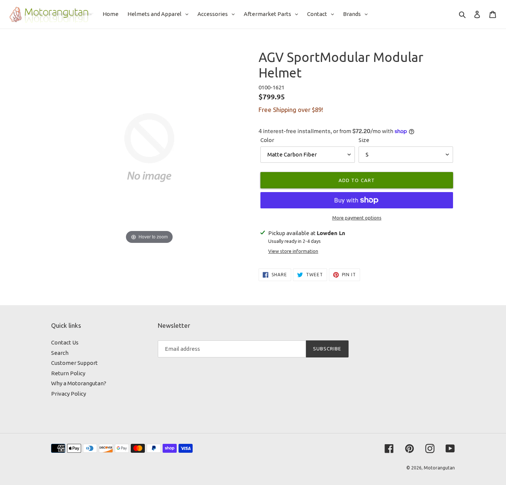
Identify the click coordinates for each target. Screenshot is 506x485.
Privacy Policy (68, 393)
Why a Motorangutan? (78, 383)
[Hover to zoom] (149, 147)
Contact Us (65, 342)
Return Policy (68, 373)
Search (60, 353)
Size (364, 140)
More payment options (357, 217)
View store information (293, 251)
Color (267, 140)
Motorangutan (439, 467)
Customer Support (74, 363)
